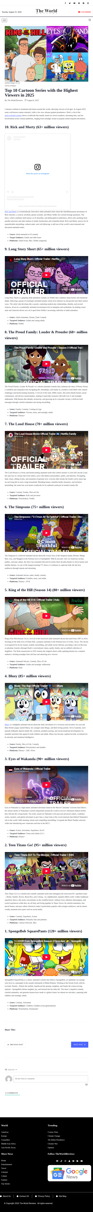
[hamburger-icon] (4, 20)
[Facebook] (67, 3)
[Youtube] (76, 3)
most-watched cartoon (13, 115)
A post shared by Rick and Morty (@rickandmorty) (38, 206)
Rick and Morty (11, 212)
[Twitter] (71, 3)
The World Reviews (15, 100)
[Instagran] (89, 3)
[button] (88, 20)
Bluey (7, 725)
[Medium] (80, 3)
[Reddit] (85, 3)
